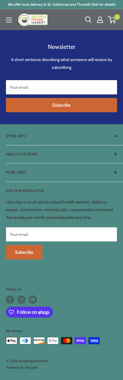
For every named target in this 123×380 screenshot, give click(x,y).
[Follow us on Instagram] (21, 299)
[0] (112, 19)
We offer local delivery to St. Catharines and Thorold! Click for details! (62, 4)
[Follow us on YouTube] (33, 299)
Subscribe (61, 105)
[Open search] (88, 19)
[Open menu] (9, 20)
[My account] (100, 19)
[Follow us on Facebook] (10, 299)
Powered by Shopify (22, 367)
